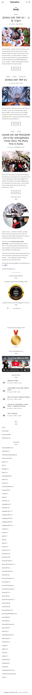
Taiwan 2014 (5, 659)
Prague (4, 645)
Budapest (4, 469)
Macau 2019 (5, 628)
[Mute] (25, 370)
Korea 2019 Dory (6, 610)
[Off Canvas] (3, 2)
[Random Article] (26, 2)
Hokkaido (4, 508)
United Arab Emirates (8, 674)
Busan (3, 472)
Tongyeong (5, 663)
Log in (3, 427)
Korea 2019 (22, 76)
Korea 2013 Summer (7, 564)
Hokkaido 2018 (6, 515)
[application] (16, 364)
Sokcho (4, 656)
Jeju (3, 539)
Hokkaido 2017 (6, 511)
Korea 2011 (5, 550)
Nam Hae (4, 631)
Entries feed (5, 431)
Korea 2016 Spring (7, 585)
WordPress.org (6, 438)
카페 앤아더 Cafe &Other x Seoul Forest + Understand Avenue (17, 405)
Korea (14, 76)
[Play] (4, 370)
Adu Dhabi (5, 451)
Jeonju (8, 76)
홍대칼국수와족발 (12, 380)
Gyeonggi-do (5, 504)
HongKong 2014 (6, 522)
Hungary (4, 529)
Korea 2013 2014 (6, 561)
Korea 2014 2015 (6, 571)
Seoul (3, 652)
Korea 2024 (5, 617)
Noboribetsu (5, 638)
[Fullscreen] (28, 370)
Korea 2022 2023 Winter (8, 613)
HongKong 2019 (6, 525)
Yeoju (3, 677)
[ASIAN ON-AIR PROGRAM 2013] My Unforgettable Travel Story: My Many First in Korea (16, 139)
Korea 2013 (5, 557)
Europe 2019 (5, 490)
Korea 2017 (5, 592)
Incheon (4, 532)
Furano (4, 493)
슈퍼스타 (13, 24)
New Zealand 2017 (7, 635)
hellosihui (14, 2)
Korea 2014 (5, 568)
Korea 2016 (5, 582)
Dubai (3, 479)
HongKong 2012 (6, 518)
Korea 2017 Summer (7, 599)
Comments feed (6, 434)
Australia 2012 (6, 458)
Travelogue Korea (6, 670)
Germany (4, 500)
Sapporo (4, 649)
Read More (16, 68)
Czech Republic (6, 476)
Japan (3, 536)
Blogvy (26, 692)
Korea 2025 (5, 621)
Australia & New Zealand (8, 455)
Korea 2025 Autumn (7, 624)
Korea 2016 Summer (7, 589)
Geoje (3, 497)
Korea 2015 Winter (7, 578)
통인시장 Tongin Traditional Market (18, 397)
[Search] (29, 2)
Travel (16, 14)
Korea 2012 (5, 553)
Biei (3, 465)
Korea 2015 (5, 575)
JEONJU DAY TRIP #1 (16, 79)
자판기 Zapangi (12, 413)
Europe (4, 483)
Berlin (3, 462)
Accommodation (6, 448)
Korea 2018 (5, 603)
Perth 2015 (5, 642)
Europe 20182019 (6, 486)
